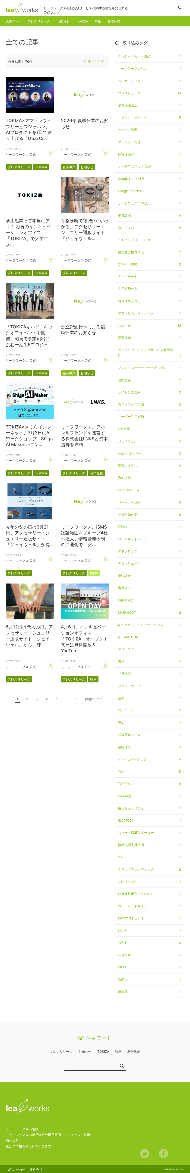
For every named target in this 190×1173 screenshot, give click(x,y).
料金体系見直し (149, 301)
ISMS (94, 573)
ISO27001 (149, 820)
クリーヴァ (149, 649)
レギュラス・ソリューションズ (149, 625)
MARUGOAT (149, 612)
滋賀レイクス (149, 465)
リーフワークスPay (149, 68)
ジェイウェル (149, 441)
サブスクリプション (149, 117)
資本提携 (96, 473)
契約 (149, 722)
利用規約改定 (149, 289)
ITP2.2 (149, 527)
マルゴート (149, 710)
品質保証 (149, 673)
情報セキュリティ (149, 808)
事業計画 (149, 215)
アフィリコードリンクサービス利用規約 (149, 352)
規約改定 (149, 380)
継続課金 (149, 576)
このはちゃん (149, 881)
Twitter (144, 1153)
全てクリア (96, 61)
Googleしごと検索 (149, 179)
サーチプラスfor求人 (149, 203)
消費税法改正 (149, 105)
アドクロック (149, 551)
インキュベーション (149, 759)
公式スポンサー (149, 453)
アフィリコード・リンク (149, 313)
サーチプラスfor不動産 (149, 166)
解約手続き (149, 600)
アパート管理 (149, 130)
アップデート (149, 277)
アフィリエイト (149, 563)
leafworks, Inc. (175, 1169)
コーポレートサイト (149, 906)
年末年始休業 (149, 515)
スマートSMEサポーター (149, 832)
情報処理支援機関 (149, 845)
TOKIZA (82, 21)
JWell (149, 943)
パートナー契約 (149, 502)
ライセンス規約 (149, 392)
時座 (98, 21)
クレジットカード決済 (149, 56)
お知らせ (63, 21)
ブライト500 (149, 264)
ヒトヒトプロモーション (149, 240)
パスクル (149, 955)
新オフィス (149, 227)
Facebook (163, 1153)
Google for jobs (149, 191)
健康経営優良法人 (149, 252)
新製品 (149, 992)
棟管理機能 (149, 154)
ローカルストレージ (149, 539)
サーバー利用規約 (149, 416)
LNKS (149, 930)
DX (149, 857)
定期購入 (149, 588)
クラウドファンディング (149, 869)
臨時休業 (69, 373)
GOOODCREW (149, 490)
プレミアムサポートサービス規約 (149, 368)
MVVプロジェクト (149, 918)
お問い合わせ (15, 1169)
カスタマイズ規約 (149, 404)
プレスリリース (39, 21)
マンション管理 (149, 142)
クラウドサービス (149, 686)
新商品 (149, 979)
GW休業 (149, 429)
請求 (149, 698)
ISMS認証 (149, 796)
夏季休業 (114, 21)
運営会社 (35, 1169)
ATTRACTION (149, 637)
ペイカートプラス (149, 81)
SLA (149, 661)
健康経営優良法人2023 (149, 894)
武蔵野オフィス (149, 735)
